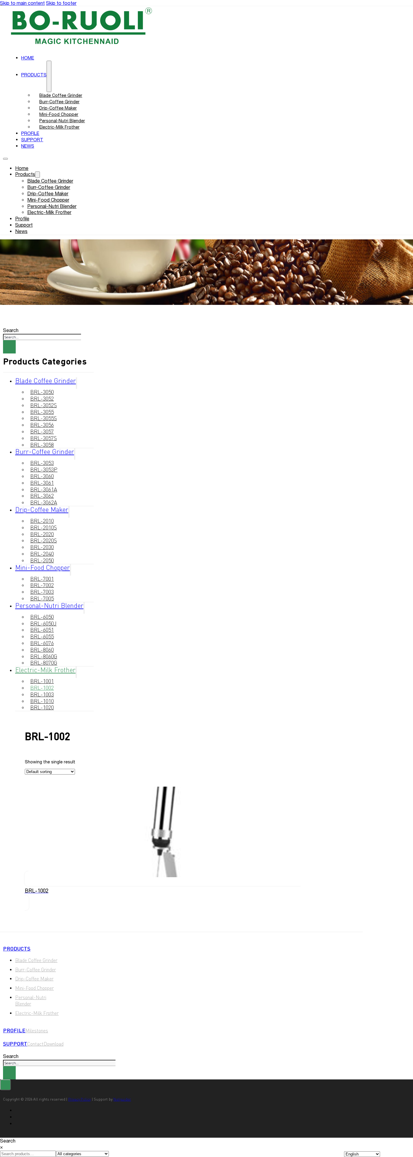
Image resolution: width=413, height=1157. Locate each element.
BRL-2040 (42, 553)
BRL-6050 (42, 616)
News (27, 146)
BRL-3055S (43, 418)
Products (34, 74)
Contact (35, 1044)
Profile (22, 218)
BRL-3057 (42, 431)
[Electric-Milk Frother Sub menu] (76, 672)
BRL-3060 (42, 476)
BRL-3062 (42, 495)
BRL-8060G (43, 656)
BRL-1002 (42, 687)
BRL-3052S (43, 405)
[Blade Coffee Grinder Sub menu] (76, 383)
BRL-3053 (42, 462)
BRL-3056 (42, 424)
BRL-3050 (42, 391)
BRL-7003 (42, 591)
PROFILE (14, 1030)
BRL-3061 (42, 482)
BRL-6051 (42, 629)
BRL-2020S (43, 540)
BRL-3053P (43, 469)
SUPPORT (15, 1043)
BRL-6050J (43, 623)
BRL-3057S (43, 438)
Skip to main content (22, 3)
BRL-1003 (42, 694)
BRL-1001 (42, 681)
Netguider (122, 1099)
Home (21, 168)
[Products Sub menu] (49, 76)
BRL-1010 (42, 701)
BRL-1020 (42, 707)
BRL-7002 (42, 585)
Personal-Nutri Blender (51, 206)
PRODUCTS (17, 948)
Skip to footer (61, 3)
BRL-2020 (42, 534)
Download (53, 1044)
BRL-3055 (42, 411)
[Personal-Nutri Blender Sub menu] (84, 608)
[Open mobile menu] (5, 159)
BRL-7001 (42, 578)
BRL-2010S (43, 527)
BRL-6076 (42, 643)
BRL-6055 (42, 636)
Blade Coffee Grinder (50, 181)
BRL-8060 (42, 649)
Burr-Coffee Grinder (48, 187)
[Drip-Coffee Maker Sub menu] (69, 512)
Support (24, 225)
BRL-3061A (43, 489)
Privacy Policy (79, 1099)
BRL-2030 (42, 547)
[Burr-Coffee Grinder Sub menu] (74, 454)
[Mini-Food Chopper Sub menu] (70, 570)
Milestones (36, 1031)
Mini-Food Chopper (48, 200)
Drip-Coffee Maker (47, 193)
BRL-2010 (42, 520)
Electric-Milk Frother (59, 127)
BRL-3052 (42, 398)
